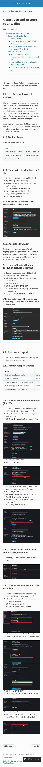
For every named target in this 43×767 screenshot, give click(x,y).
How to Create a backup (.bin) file (24, 41)
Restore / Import (14, 52)
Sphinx (13, 761)
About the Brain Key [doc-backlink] (16, 243)
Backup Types (16, 39)
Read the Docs (8, 763)
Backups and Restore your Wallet (18, 33)
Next (35, 746)
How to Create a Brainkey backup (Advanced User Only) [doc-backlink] (19, 266)
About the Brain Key (18, 44)
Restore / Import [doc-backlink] (15, 352)
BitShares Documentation (23, 3)
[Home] (4, 11)
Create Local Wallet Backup (18, 36)
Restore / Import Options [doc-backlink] (18, 365)
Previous (9, 746)
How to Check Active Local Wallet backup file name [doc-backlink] (19, 551)
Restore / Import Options (20, 54)
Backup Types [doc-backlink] (13, 137)
